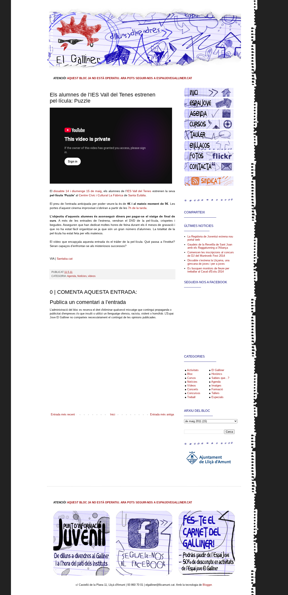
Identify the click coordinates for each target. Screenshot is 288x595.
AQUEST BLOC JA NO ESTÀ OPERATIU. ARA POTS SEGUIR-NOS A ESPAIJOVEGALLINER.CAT (129, 78)
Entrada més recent (63, 414)
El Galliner (217, 370)
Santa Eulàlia (137, 195)
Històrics (216, 373)
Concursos (193, 393)
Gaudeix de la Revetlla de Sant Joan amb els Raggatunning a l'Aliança (209, 246)
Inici (112, 414)
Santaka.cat (65, 258)
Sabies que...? (220, 377)
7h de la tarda (137, 208)
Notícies (82, 276)
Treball (191, 397)
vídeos (92, 276)
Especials (217, 397)
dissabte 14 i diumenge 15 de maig (77, 191)
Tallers (215, 393)
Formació (217, 389)
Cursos (191, 377)
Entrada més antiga (162, 414)
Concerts (192, 389)
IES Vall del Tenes (139, 191)
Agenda (71, 276)
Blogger (207, 584)
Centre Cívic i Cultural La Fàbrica (101, 195)
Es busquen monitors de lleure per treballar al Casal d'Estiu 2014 (208, 270)
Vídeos (191, 385)
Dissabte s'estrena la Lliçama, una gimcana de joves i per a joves (208, 262)
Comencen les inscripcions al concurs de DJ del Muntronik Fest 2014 (210, 254)
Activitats (193, 370)
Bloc (190, 373)
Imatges (216, 385)
